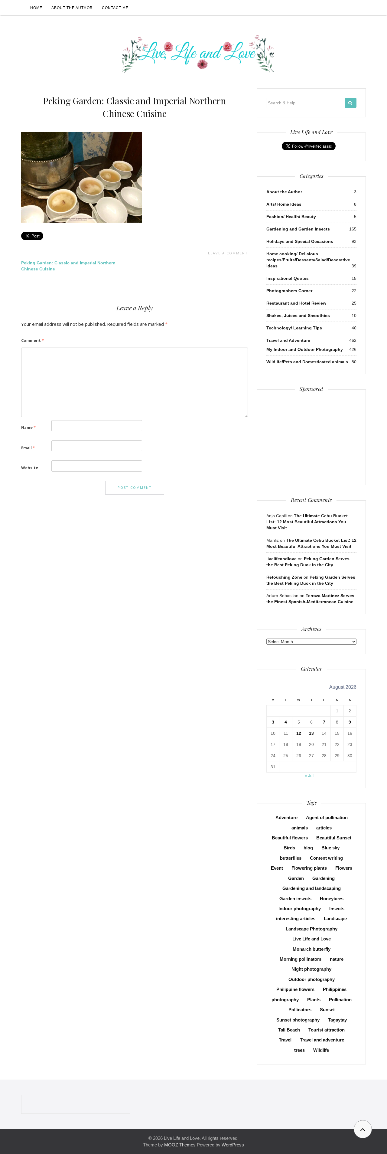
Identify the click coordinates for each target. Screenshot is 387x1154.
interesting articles (295, 918)
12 (298, 733)
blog (308, 847)
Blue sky (330, 847)
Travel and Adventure (288, 340)
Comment (32, 340)
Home (36, 8)
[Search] (350, 103)
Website (29, 467)
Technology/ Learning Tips (294, 327)
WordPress (233, 1144)
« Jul (309, 775)
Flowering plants (309, 868)
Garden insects (295, 898)
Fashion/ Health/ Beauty (291, 216)
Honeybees (331, 898)
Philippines (334, 989)
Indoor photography (299, 908)
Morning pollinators (300, 959)
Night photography (311, 969)
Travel (285, 1039)
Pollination (340, 999)
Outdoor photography (311, 979)
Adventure (286, 817)
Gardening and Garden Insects (298, 229)
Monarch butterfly (311, 949)
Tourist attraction (326, 1029)
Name (28, 427)
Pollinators (299, 1009)
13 (311, 733)
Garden (296, 878)
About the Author (72, 8)
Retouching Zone (284, 577)
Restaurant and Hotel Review (296, 303)
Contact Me (115, 8)
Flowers (343, 868)
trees (299, 1050)
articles (324, 827)
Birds (289, 847)
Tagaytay (337, 1019)
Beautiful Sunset (333, 837)
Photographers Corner (289, 290)
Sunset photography (298, 1019)
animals (299, 827)
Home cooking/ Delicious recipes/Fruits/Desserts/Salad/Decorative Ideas (308, 259)
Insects (336, 908)
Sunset (327, 1009)
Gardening (323, 878)
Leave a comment (228, 253)
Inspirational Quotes (287, 278)
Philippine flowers (295, 989)
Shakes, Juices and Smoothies (298, 315)
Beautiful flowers (290, 837)
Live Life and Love (311, 938)
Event (277, 868)
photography (285, 999)
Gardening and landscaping (311, 888)
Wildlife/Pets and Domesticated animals (307, 361)
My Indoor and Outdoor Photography (304, 349)
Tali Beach (289, 1029)
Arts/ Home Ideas (283, 204)
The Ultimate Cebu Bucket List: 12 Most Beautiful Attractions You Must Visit (307, 521)
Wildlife (321, 1050)
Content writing (326, 858)
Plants (313, 999)
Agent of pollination (327, 817)
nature (336, 959)
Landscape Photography (311, 928)
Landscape (335, 918)
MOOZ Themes (180, 1144)
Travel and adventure (322, 1039)
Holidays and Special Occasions (299, 241)
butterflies (290, 858)
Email (28, 447)
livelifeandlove (281, 558)
